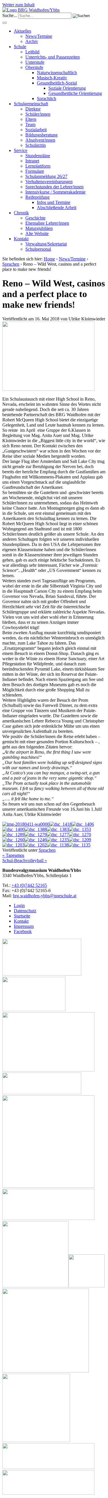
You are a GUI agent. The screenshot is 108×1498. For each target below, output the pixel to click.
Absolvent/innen (40, 140)
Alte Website (37, 233)
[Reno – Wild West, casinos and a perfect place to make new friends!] (48, 389)
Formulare (34, 171)
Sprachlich (46, 98)
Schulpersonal (38, 249)
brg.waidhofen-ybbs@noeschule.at (44, 895)
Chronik (21, 212)
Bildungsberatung (41, 134)
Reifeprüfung (37, 197)
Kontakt (21, 238)
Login (19, 905)
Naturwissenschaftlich (57, 72)
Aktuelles (22, 31)
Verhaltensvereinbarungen (49, 181)
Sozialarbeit (36, 129)
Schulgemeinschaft (31, 103)
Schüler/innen (37, 114)
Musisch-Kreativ (52, 77)
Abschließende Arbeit (56, 207)
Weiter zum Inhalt (18, 4)
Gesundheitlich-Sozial (57, 82)
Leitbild (32, 51)
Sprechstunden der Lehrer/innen (54, 186)
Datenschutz (25, 910)
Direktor (33, 108)
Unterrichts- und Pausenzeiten (52, 57)
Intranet (32, 160)
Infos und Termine (53, 202)
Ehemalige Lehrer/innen (47, 223)
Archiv (31, 41)
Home (49, 258)
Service (20, 150)
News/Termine (38, 36)
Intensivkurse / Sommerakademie (55, 191)
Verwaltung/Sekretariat (46, 243)
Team (30, 124)
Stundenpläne (37, 155)
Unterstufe (34, 62)
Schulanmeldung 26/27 (46, 176)
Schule (20, 46)
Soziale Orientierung (67, 88)
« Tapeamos (13, 855)
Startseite (22, 915)
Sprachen (10, 264)
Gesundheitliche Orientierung (75, 93)
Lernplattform (37, 166)
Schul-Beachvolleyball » (24, 860)
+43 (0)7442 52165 (29, 885)
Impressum (24, 926)
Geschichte (35, 217)
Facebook (23, 931)
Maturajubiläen (39, 228)
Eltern (30, 119)
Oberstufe (34, 67)
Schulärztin (35, 145)
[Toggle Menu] (4, 23)
